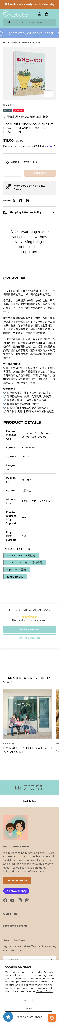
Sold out (40, 173)
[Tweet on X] (14, 200)
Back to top (29, 801)
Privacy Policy (44, 991)
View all (8, 682)
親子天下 (7, 105)
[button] (46, 14)
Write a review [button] (29, 629)
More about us (17, 880)
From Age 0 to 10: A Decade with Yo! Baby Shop (27, 750)
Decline (29, 1008)
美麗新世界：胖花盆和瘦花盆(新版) (25, 42)
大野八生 (26, 490)
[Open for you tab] (52, 1018)
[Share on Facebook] (20, 200)
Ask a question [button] (29, 637)
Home (6, 42)
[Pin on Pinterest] (27, 200)
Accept (28, 1000)
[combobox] (29, 22)
